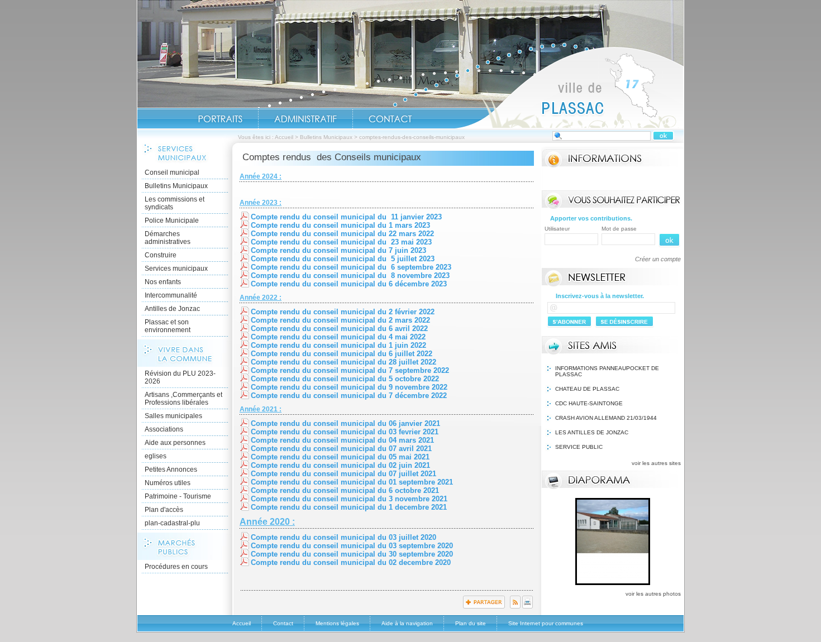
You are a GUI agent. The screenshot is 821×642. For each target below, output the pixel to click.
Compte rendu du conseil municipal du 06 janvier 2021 (345, 423)
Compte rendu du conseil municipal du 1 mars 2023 (340, 225)
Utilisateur (557, 229)
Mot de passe (619, 229)
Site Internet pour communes (545, 623)
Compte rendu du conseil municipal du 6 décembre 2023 (349, 284)
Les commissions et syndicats (174, 203)
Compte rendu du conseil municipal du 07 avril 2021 (341, 448)
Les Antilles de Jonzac (591, 432)
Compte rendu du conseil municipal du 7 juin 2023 (338, 250)
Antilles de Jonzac (172, 309)
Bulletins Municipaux (326, 137)
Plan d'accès (164, 510)
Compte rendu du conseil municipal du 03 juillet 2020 (343, 537)
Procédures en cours (176, 567)
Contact (390, 119)
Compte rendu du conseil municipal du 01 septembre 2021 (352, 482)
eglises (155, 456)
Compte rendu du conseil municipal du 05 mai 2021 (340, 457)
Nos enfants (163, 282)
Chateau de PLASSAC (587, 389)
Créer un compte (658, 259)
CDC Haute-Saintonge (589, 403)
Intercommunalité (171, 295)
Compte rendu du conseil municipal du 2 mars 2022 (340, 320)
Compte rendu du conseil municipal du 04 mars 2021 (342, 440)
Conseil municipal (172, 172)
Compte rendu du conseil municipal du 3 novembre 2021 (349, 499)
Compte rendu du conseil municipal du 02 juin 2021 (340, 465)
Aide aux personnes (175, 443)
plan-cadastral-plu (172, 523)
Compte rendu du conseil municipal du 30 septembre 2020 (353, 554)
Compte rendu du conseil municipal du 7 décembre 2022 (349, 395)
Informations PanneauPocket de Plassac (607, 371)
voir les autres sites (656, 463)
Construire (160, 255)
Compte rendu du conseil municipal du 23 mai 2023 (341, 242)
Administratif (305, 119)
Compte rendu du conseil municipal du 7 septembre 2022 (350, 370)
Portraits (220, 119)
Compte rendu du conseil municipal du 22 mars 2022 (342, 233)
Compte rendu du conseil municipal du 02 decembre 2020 (351, 562)
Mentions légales (337, 623)
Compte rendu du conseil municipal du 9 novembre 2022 (349, 387)
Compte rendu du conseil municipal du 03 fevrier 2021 (344, 432)
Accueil (569, 87)
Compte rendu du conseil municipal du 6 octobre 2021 (345, 490)
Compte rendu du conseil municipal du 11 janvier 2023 (346, 217)
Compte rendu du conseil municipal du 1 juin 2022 (338, 345)
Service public (579, 447)
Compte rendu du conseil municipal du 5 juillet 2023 (343, 259)
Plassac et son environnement (167, 326)
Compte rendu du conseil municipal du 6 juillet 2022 (341, 353)
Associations (164, 429)
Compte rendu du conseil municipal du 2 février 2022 (343, 312)
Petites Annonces (171, 469)
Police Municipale (172, 220)
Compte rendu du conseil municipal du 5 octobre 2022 (345, 379)
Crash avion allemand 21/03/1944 (606, 418)
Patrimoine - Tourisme (178, 496)
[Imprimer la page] (527, 606)
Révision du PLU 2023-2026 (180, 377)
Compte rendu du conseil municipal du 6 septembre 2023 (351, 267)
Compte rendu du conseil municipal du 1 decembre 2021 (349, 507)
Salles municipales (173, 416)
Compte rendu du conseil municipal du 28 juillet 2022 (343, 362)
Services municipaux (176, 268)
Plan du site (470, 623)
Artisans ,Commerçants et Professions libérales (183, 398)
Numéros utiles (167, 483)
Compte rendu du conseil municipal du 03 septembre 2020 (352, 546)
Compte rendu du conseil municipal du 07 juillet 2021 (343, 473)
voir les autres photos (653, 594)
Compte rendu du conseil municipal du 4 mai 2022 (338, 337)
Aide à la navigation (407, 623)
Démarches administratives (167, 238)
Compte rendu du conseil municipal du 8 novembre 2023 (350, 275)
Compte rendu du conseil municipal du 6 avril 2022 (339, 328)
